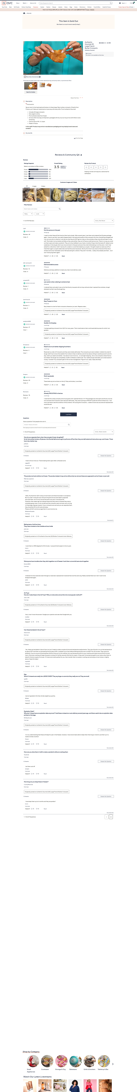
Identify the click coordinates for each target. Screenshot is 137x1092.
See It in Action (30, 92)
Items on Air (33, 3)
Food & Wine (97, 7)
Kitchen (89, 7)
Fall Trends (16, 7)
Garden (42, 7)
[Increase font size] (80, 97)
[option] (68, 10)
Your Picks (4, 7)
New (10, 7)
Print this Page (79, 138)
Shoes (65, 7)
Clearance (35, 7)
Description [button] (29, 101)
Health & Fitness (107, 7)
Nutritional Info (30, 104)
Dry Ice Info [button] (29, 133)
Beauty (54, 7)
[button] (120, 3)
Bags (71, 7)
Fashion (48, 7)
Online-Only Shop (26, 7)
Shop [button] (17, 3)
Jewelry (60, 7)
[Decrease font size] (82, 97)
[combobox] (74, 3)
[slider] (53, 71)
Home (75, 7)
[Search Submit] (110, 3)
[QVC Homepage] (24, 13)
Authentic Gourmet (90, 50)
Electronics (82, 7)
